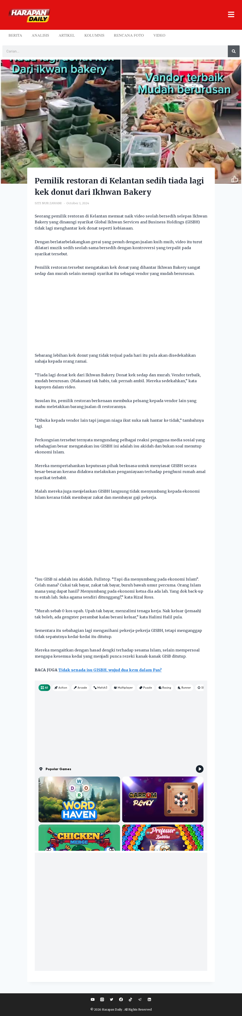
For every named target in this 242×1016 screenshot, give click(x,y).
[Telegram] (140, 999)
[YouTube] (92, 999)
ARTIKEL (67, 35)
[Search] (234, 51)
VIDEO (159, 35)
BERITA (15, 35)
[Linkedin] (149, 999)
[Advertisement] (121, 317)
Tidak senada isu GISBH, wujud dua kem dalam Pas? (110, 670)
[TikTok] (130, 999)
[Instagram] (102, 999)
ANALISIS (40, 35)
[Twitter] (111, 999)
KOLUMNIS (94, 35)
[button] (144, 15)
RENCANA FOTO (129, 35)
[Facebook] (121, 999)
